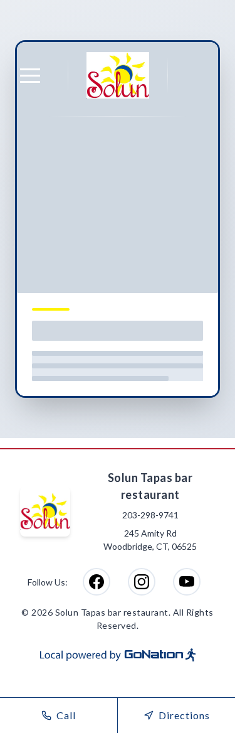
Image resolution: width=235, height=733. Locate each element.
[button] (30, 75)
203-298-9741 (150, 515)
